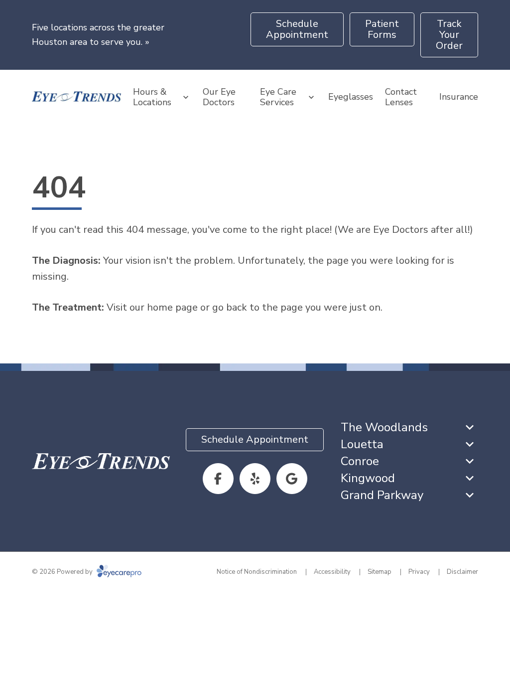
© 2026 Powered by (63, 571)
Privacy (419, 571)
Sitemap (379, 571)
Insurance (458, 97)
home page (172, 307)
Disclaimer (462, 571)
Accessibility (332, 571)
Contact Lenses (401, 97)
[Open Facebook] (218, 478)
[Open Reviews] (291, 478)
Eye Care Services (278, 97)
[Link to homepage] (76, 97)
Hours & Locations (152, 97)
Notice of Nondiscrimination (257, 571)
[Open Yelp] (255, 478)
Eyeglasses (350, 97)
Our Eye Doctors (219, 97)
